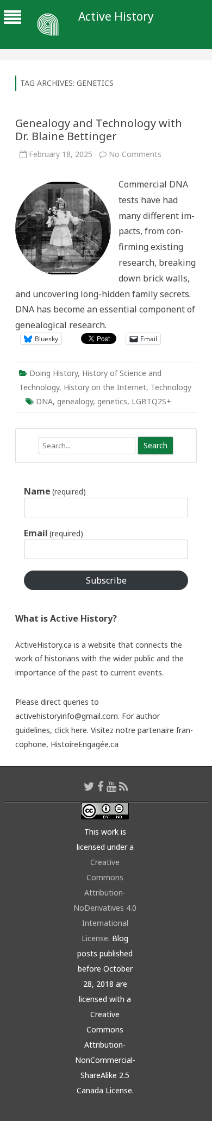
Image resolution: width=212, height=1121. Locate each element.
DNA (44, 401)
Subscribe (106, 580)
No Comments (135, 154)
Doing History (53, 373)
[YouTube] (111, 786)
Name (55, 491)
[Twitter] (89, 786)
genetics (112, 401)
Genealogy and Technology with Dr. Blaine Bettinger (98, 129)
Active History (116, 16)
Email (53, 533)
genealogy (75, 401)
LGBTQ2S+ (151, 401)
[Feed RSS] (123, 786)
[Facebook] (100, 786)
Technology (171, 387)
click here (70, 730)
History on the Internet (105, 387)
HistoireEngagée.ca (85, 744)
